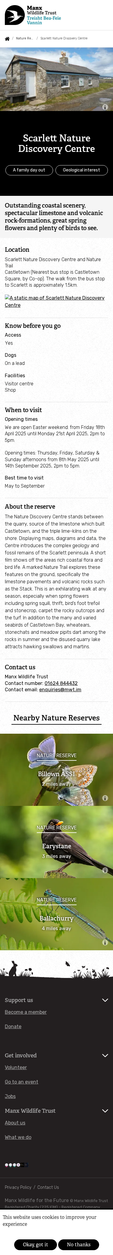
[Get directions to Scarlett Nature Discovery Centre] (56, 305)
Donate (13, 1026)
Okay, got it (35, 1244)
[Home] (33, 15)
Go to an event (21, 1082)
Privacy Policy (18, 1187)
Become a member (26, 1012)
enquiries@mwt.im (60, 689)
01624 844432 (61, 683)
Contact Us (48, 1187)
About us (15, 1123)
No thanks (78, 1244)
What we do (18, 1137)
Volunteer (16, 1067)
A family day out (29, 170)
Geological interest (81, 170)
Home (7, 38)
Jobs (10, 1096)
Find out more (13, 1233)
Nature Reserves (25, 38)
